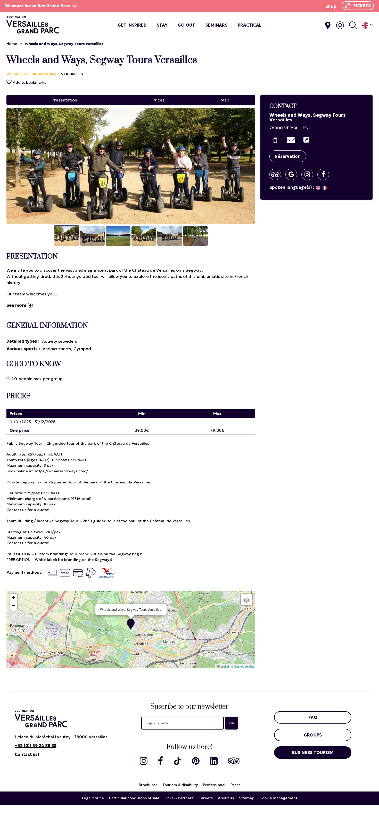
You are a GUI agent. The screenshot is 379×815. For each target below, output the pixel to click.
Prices (158, 100)
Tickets (362, 5)
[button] (131, 624)
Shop (330, 6)
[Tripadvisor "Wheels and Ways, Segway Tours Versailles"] (277, 174)
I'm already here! (327, 25)
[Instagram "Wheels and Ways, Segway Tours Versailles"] (309, 174)
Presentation (64, 100)
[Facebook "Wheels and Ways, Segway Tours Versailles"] (325, 174)
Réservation (288, 156)
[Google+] (293, 174)
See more (16, 305)
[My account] (340, 25)
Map (225, 100)
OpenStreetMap (244, 666)
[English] (367, 25)
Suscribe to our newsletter (189, 706)
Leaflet (224, 666)
